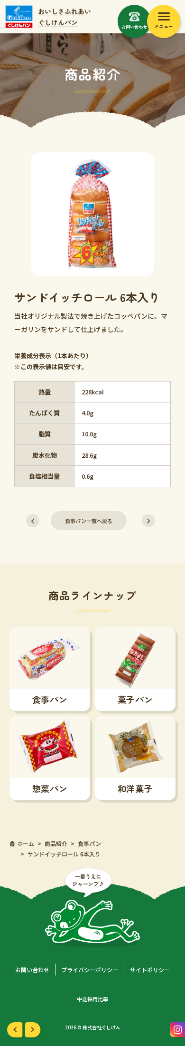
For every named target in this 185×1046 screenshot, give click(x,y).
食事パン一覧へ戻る (88, 520)
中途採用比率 (92, 999)
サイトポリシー (150, 970)
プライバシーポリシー (89, 970)
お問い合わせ (32, 970)
